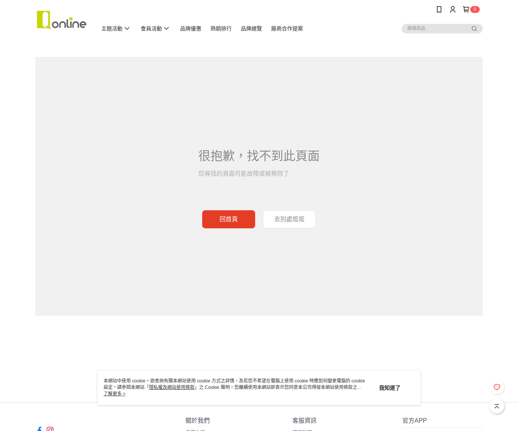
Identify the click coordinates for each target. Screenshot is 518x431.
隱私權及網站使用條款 (172, 387)
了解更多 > (115, 393)
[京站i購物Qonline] (61, 20)
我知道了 (389, 388)
